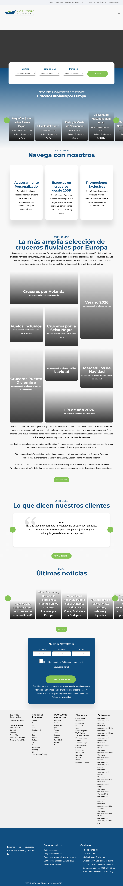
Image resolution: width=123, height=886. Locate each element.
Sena (34, 728)
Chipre (51, 458)
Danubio (35, 720)
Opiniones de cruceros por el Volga (103, 784)
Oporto (56, 723)
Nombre (42, 649)
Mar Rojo (91, 448)
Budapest (57, 720)
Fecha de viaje (49, 69)
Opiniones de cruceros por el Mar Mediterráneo (104, 813)
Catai (77, 728)
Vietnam (52, 448)
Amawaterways (81, 743)
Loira (33, 732)
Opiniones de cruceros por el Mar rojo (104, 820)
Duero (34, 723)
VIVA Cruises (80, 733)
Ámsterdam (58, 725)
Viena (56, 745)
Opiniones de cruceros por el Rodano (103, 764)
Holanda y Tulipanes (17, 737)
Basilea (56, 742)
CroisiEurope (80, 718)
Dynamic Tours (81, 738)
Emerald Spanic (81, 730)
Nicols (77, 760)
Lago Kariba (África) (39, 754)
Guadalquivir (36, 730)
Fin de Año (14, 735)
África (69, 448)
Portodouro (79, 750)
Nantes (56, 737)
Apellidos (61, 649)
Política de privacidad (71, 662)
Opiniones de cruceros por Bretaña (102, 798)
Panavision (79, 723)
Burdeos (57, 735)
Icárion (78, 740)
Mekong (35, 750)
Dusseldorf (58, 740)
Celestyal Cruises (82, 762)
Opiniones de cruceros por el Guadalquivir (103, 738)
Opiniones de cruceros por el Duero (103, 745)
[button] (119, 13)
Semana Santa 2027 (17, 740)
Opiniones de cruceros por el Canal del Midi (103, 791)
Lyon (55, 728)
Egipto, (76, 448)
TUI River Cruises (82, 735)
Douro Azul (79, 752)
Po (33, 742)
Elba (33, 735)
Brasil (82, 448)
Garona (34, 737)
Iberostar (78, 755)
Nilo (33, 752)
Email (81, 649)
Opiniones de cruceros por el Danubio (103, 721)
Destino (25, 69)
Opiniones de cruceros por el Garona (103, 757)
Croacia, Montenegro (37, 458)
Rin (33, 725)
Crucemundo (80, 721)
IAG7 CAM (79, 726)
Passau (56, 730)
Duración (73, 69)
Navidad (13, 732)
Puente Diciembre (16, 725)
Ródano (35, 740)
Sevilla (56, 732)
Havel (34, 745)
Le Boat (78, 757)
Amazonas (36, 747)
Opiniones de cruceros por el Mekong (103, 772)
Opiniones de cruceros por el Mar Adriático (104, 806)
